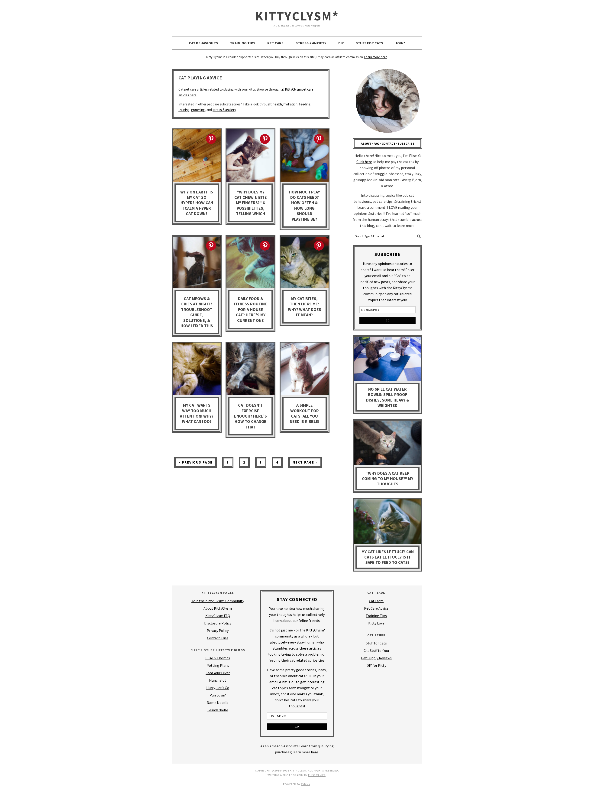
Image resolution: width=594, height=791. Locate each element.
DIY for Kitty (376, 665)
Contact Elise (217, 638)
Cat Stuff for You (376, 650)
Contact (388, 143)
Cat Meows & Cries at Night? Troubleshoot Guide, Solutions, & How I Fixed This (197, 312)
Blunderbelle (217, 710)
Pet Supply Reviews (376, 658)
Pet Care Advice (376, 608)
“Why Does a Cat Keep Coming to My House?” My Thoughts (387, 479)
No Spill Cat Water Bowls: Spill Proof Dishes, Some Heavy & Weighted (387, 397)
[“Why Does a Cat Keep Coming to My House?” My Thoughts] (387, 443)
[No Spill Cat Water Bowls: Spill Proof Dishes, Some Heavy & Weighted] (387, 359)
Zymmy (305, 784)
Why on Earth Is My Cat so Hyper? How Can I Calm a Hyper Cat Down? (196, 202)
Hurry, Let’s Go (217, 687)
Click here (364, 161)
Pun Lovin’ (218, 695)
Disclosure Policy (217, 623)
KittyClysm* (297, 16)
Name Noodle (218, 702)
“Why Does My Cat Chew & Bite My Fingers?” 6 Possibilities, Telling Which (250, 202)
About (366, 143)
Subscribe (406, 143)
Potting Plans (218, 665)
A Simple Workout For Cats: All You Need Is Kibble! (304, 413)
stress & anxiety (224, 110)
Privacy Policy (218, 630)
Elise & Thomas (217, 658)
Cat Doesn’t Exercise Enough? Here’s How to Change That (250, 416)
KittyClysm (298, 770)
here (314, 752)
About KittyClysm (217, 608)
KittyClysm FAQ (217, 615)
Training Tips (376, 615)
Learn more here (375, 57)
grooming (198, 110)
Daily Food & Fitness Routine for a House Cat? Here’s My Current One (250, 309)
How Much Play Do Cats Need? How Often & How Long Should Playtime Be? (304, 205)
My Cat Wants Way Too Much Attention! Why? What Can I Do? (196, 413)
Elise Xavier (317, 775)
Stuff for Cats (376, 643)
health (277, 104)
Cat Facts (376, 600)
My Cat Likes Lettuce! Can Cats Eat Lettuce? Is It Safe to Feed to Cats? (388, 557)
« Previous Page (193, 464)
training (184, 110)
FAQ (376, 143)
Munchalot (217, 680)
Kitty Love (376, 623)
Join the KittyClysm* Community (217, 600)
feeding (304, 104)
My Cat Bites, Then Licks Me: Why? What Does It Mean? (304, 306)
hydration (290, 104)
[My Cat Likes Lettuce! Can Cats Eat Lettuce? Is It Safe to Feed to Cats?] (387, 522)
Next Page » (303, 464)
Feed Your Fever (218, 672)
